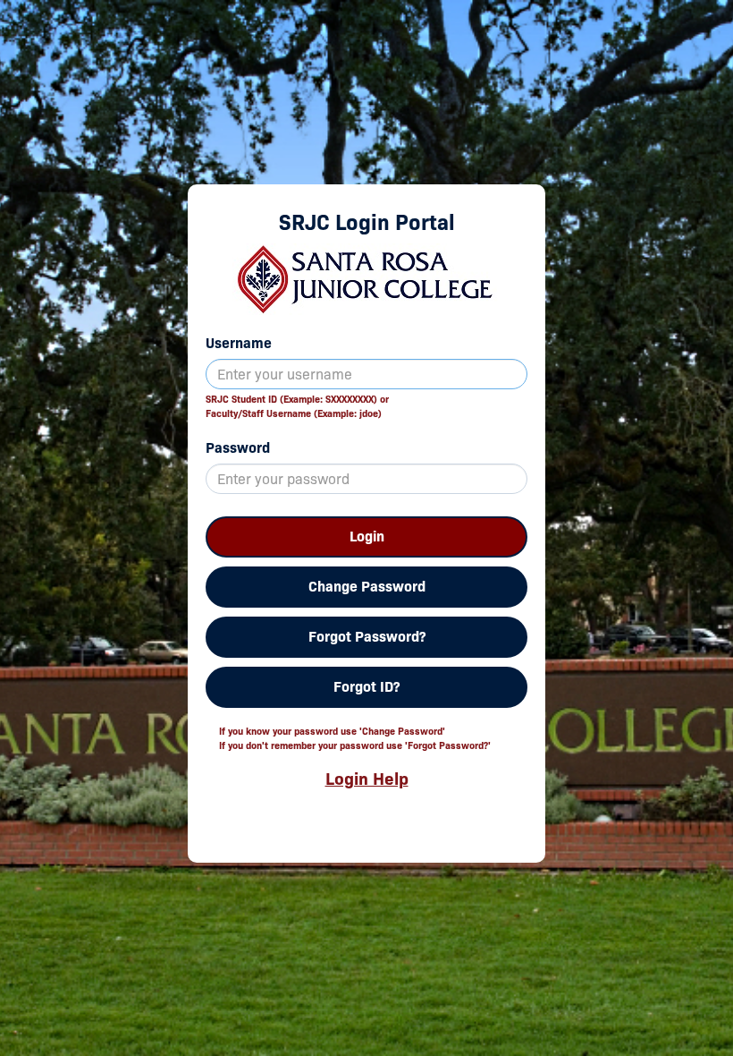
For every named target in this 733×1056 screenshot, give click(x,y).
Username (239, 343)
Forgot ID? (366, 686)
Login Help (367, 778)
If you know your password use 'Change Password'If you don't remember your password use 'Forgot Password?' (355, 738)
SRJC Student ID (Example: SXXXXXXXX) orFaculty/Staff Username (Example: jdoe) (297, 406)
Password (238, 447)
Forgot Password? (366, 636)
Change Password (366, 586)
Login (367, 536)
